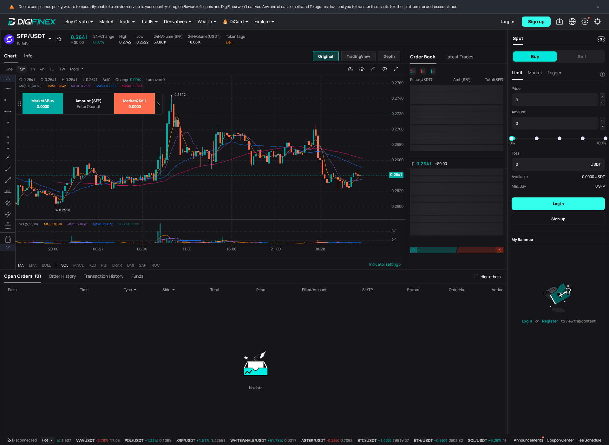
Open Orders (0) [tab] (22, 276)
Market (106, 21)
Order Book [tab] (422, 57)
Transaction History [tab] (104, 276)
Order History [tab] (62, 276)
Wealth (205, 21)
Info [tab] (28, 56)
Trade (124, 21)
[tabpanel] (203, 166)
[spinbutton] (88, 107)
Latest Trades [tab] (459, 57)
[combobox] (134, 290)
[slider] (511, 138)
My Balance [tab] (522, 239)
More (74, 69)
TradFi (147, 21)
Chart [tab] (10, 56)
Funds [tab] (137, 276)
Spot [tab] (518, 38)
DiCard (237, 21)
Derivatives (175, 21)
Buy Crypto (76, 21)
